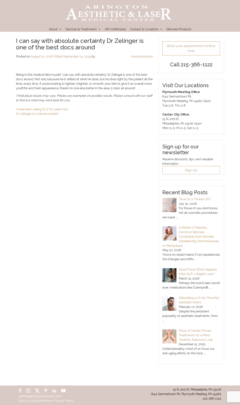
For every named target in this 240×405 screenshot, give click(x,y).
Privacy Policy (64, 401)
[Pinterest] (45, 390)
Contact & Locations (144, 29)
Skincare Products (178, 29)
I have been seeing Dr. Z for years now (42, 109)
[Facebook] (20, 390)
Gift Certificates (115, 29)
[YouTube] (63, 390)
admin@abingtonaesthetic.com (40, 396)
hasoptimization (142, 56)
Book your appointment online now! (191, 48)
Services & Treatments (81, 29)
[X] (37, 390)
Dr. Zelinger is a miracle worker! (37, 114)
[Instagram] (28, 390)
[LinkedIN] (54, 390)
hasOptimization (40, 401)
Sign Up (191, 170)
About (53, 29)
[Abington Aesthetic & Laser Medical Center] (118, 13)
